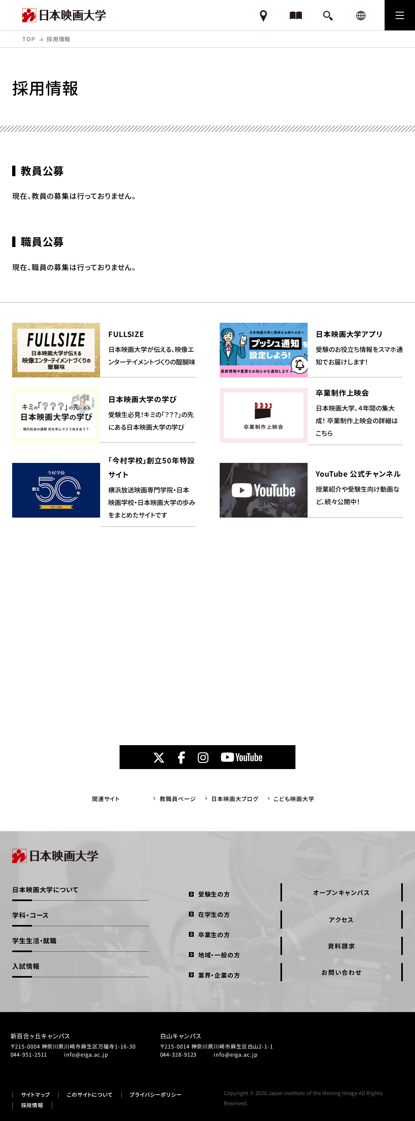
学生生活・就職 (34, 940)
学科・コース (30, 915)
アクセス (341, 919)
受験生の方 (214, 894)
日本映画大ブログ (234, 799)
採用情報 (32, 1105)
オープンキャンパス (341, 892)
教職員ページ (178, 799)
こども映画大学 (294, 799)
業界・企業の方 (219, 975)
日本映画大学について (45, 889)
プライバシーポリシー (156, 1094)
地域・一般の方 (219, 955)
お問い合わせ (341, 972)
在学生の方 (214, 914)
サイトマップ (35, 1094)
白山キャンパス (180, 1035)
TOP (28, 39)
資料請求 (341, 946)
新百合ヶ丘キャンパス (40, 1035)
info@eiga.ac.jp (86, 1054)
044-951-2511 (29, 1054)
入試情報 (26, 966)
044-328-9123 (178, 1054)
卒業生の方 (214, 934)
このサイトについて (90, 1094)
